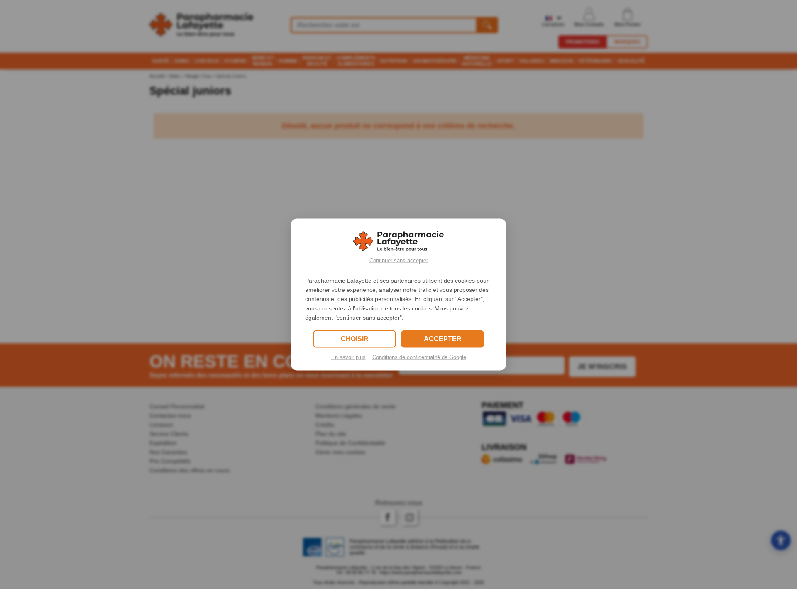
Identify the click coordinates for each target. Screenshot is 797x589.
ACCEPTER (443, 338)
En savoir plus (348, 357)
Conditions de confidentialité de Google (419, 357)
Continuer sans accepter (398, 260)
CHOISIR (355, 338)
